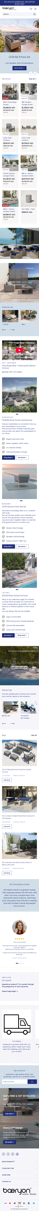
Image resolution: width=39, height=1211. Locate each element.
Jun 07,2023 (6, 775)
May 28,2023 (6, 822)
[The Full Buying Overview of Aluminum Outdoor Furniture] (19, 753)
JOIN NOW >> (10, 1114)
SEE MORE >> (9, 1142)
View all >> (33, 79)
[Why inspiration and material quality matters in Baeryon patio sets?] (19, 846)
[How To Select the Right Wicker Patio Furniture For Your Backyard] (19, 799)
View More (7, 780)
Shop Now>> (8, 457)
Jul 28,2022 (5, 868)
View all (34, 735)
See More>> (22, 457)
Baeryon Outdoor (19, 775)
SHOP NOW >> (19, 68)
